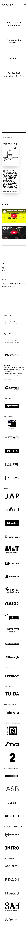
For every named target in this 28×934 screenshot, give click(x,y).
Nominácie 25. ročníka (14, 41)
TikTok (4, 272)
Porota (12, 58)
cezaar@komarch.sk (8, 286)
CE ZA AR (7, 5)
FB (3, 268)
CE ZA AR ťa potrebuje (14, 23)
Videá (5, 204)
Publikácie (7, 137)
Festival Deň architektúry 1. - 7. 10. (14, 74)
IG (3, 270)
